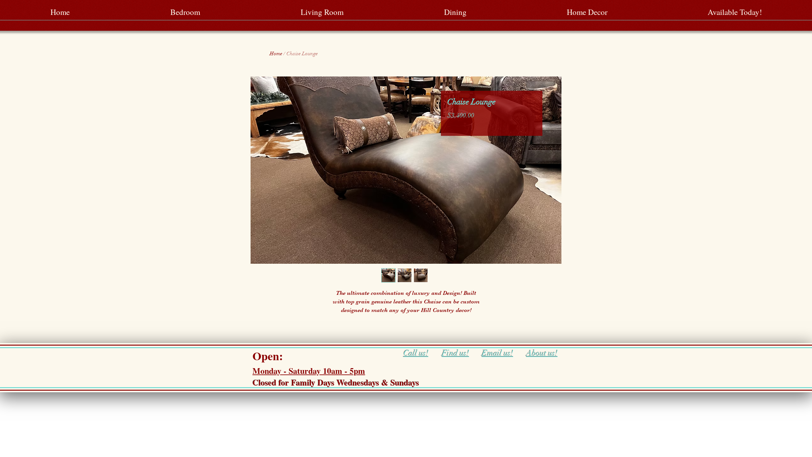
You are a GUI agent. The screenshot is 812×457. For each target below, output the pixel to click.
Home (276, 53)
